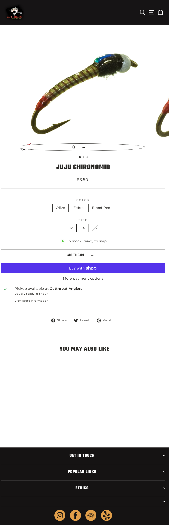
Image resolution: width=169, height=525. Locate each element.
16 (95, 228)
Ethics (82, 488)
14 (83, 228)
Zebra (78, 208)
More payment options (83, 279)
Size (83, 220)
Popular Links (82, 472)
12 (71, 228)
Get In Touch (82, 455)
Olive (60, 208)
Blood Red (101, 208)
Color (83, 200)
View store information (31, 300)
